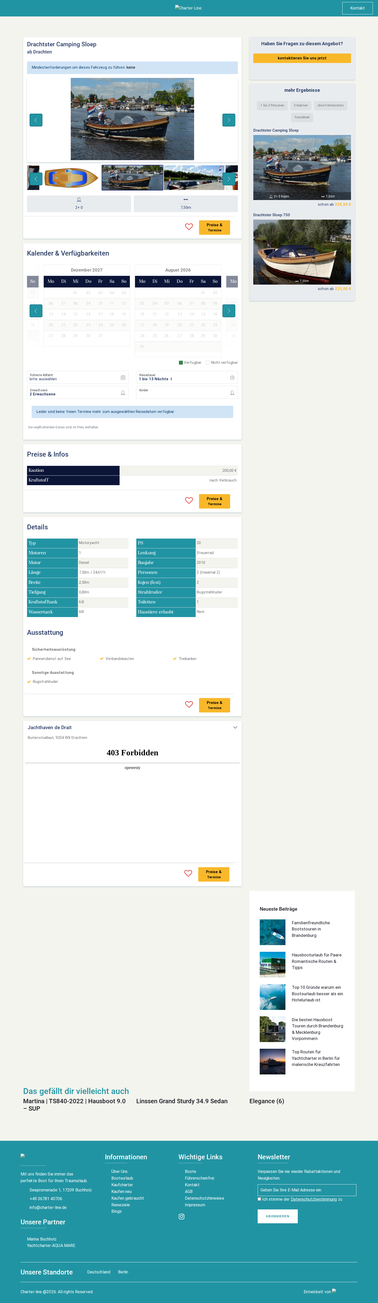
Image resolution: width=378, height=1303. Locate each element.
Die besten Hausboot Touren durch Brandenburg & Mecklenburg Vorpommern (317, 1029)
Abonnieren (278, 1216)
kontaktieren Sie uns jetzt (302, 58)
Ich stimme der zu (301, 1199)
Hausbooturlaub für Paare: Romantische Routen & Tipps (317, 961)
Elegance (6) (266, 1101)
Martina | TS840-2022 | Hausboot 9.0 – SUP (74, 1105)
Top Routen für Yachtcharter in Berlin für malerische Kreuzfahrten (316, 1058)
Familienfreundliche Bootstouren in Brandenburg (311, 929)
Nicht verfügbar (224, 362)
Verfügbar (192, 362)
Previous (36, 120)
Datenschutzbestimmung (314, 1199)
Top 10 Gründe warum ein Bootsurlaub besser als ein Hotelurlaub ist (317, 993)
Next (228, 120)
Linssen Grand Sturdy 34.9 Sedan (182, 1101)
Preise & (214, 227)
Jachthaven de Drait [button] (49, 727)
